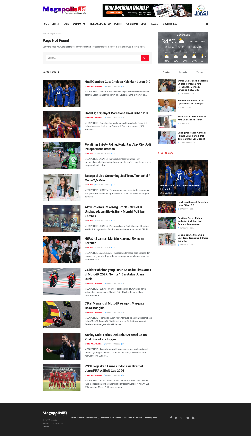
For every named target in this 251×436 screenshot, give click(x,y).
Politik (118, 24)
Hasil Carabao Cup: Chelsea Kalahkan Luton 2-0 (117, 82)
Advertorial (170, 24)
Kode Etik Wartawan (133, 418)
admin (90, 153)
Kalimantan (79, 24)
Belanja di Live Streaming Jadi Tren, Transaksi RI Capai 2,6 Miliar (193, 238)
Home (46, 24)
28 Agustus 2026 (113, 86)
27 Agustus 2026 (103, 248)
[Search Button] (145, 58)
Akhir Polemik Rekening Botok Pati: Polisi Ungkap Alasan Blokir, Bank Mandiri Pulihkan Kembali (115, 211)
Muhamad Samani (94, 86)
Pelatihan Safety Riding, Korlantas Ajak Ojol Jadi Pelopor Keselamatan (190, 221)
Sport (144, 24)
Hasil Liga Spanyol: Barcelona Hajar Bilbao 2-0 (116, 113)
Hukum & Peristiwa (100, 24)
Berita (55, 24)
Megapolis (53, 420)
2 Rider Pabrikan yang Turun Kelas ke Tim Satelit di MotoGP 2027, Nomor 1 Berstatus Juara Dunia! (118, 274)
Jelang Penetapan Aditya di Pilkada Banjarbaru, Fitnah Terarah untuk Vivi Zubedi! (192, 135)
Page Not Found (56, 34)
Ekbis (66, 24)
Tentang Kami (151, 418)
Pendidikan (132, 24)
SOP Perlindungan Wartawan (84, 418)
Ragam (154, 24)
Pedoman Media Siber (111, 418)
